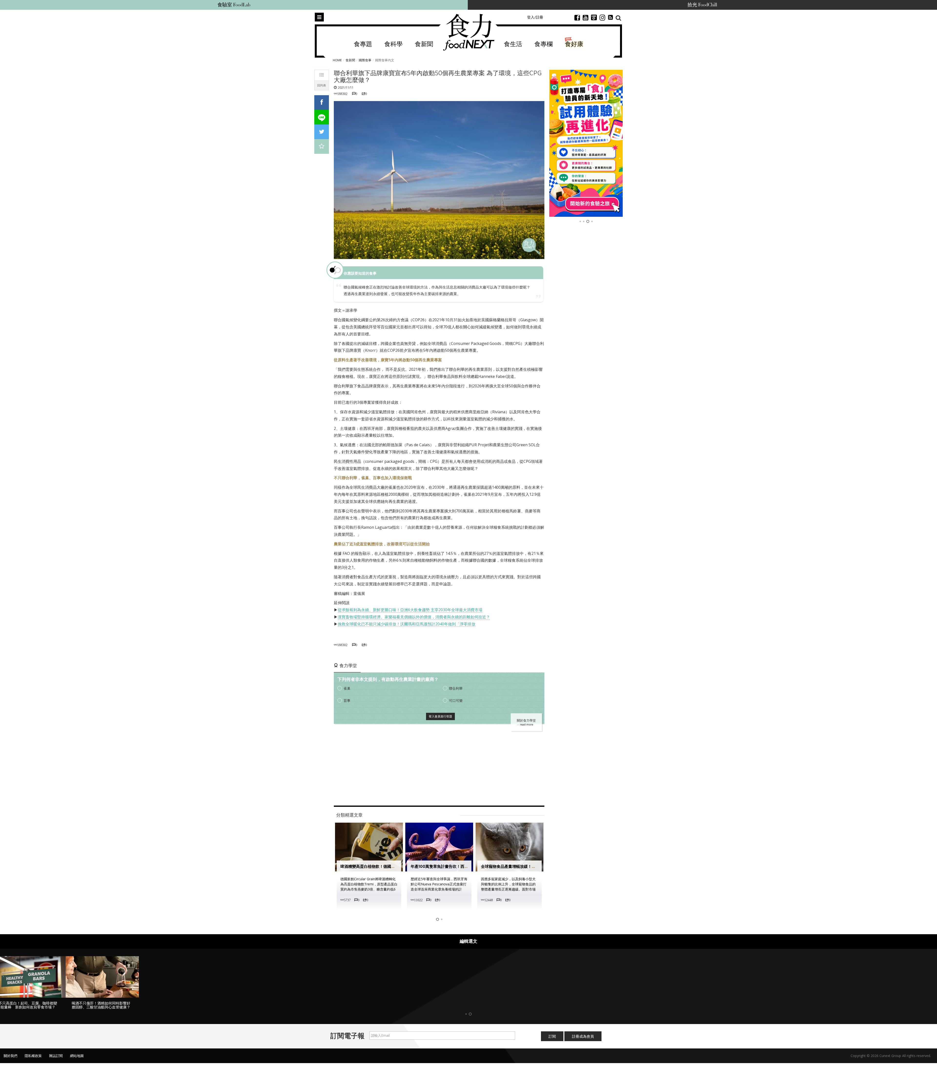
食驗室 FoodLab (233, 5)
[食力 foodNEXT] (468, 32)
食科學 (393, 44)
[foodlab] (586, 143)
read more (526, 724)
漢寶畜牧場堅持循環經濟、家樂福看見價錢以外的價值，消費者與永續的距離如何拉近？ (414, 617)
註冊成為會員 (583, 1036)
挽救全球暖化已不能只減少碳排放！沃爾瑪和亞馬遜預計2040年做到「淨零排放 (406, 624)
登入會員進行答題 (440, 716)
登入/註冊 (535, 17)
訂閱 (552, 1036)
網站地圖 (77, 1055)
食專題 (363, 44)
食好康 (574, 44)
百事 (347, 700)
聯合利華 (456, 688)
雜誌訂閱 (56, 1055)
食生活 (513, 44)
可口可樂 (456, 700)
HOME (337, 60)
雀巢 (347, 688)
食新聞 (424, 44)
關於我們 (10, 1055)
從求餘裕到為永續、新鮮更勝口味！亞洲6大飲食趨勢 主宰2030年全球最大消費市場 (410, 609)
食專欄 (543, 44)
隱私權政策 (33, 1055)
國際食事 (365, 60)
